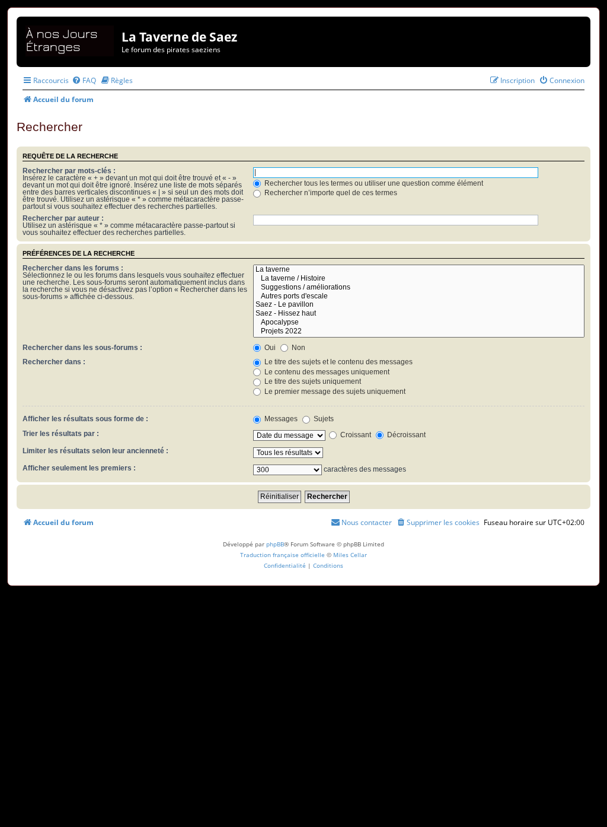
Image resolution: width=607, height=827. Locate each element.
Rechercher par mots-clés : (69, 170)
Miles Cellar (350, 555)
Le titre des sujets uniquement (312, 381)
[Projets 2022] (418, 331)
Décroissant (405, 434)
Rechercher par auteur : (63, 218)
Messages (280, 418)
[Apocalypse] (418, 323)
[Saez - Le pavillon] (418, 305)
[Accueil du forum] (71, 39)
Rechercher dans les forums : (73, 268)
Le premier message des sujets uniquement (334, 391)
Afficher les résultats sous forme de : (85, 418)
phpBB (275, 544)
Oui (269, 347)
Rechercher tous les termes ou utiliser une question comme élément (373, 183)
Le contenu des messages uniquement (326, 372)
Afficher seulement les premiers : (79, 468)
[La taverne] (418, 270)
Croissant (354, 434)
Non (297, 347)
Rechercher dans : (54, 361)
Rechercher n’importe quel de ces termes (330, 192)
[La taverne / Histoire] (418, 279)
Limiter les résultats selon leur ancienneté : (95, 450)
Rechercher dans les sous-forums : (82, 347)
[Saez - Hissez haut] (418, 314)
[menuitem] (84, 80)
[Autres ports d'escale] (418, 296)
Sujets (323, 418)
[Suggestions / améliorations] (418, 288)
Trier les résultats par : (61, 433)
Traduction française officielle (282, 555)
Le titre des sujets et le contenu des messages (338, 361)
